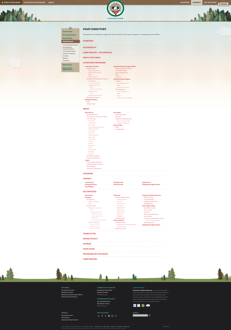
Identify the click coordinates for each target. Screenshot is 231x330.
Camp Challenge (149, 199)
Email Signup (89, 186)
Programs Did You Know (95, 254)
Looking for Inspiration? (96, 212)
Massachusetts (121, 207)
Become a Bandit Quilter (151, 214)
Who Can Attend (93, 76)
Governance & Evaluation (94, 168)
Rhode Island (120, 212)
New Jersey (120, 205)
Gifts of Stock (148, 210)
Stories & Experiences (94, 70)
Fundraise (88, 197)
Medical (65, 58)
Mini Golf (91, 151)
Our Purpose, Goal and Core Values (97, 116)
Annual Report (91, 166)
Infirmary (91, 133)
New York (119, 201)
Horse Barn (92, 121)
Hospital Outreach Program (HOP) (125, 66)
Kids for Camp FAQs (95, 228)
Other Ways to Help (148, 206)
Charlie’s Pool (92, 123)
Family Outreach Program (122, 79)
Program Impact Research (94, 162)
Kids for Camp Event (94, 222)
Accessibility (89, 47)
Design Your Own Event (95, 208)
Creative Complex (93, 135)
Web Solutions (166, 326)
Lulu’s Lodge (92, 125)
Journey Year (92, 81)
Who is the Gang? (12, 2)
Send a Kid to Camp (149, 208)
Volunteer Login (120, 218)
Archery (91, 143)
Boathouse (91, 145)
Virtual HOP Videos (121, 70)
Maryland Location (91, 99)
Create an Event (91, 205)
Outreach (91, 154)
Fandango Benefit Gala (151, 201)
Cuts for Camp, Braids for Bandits (99, 220)
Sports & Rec (92, 137)
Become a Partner (121, 222)
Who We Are (89, 112)
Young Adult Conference (95, 95)
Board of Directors (121, 114)
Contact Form (89, 182)
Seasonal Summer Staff (123, 121)
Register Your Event (95, 224)
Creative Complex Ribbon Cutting (154, 218)
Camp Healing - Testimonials (97, 52)
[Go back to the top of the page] (226, 325)
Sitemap (87, 244)
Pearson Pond (92, 149)
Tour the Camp (91, 118)
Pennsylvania (121, 203)
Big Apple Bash (148, 203)
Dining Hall (92, 139)
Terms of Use (89, 234)
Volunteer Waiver (122, 199)
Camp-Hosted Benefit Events (151, 195)
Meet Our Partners (121, 228)
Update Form (146, 182)
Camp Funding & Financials (95, 164)
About (51, 2)
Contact (197, 2)
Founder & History (92, 114)
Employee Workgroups (123, 123)
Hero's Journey (93, 91)
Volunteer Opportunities (123, 197)
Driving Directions (91, 184)
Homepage (88, 41)
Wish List (147, 212)
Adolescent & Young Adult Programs (97, 79)
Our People (117, 112)
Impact (87, 160)
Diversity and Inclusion (94, 158)
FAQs (90, 74)
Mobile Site (126, 326)
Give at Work (148, 216)
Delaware (119, 216)
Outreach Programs (69, 53)
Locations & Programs (34, 2)
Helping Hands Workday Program (126, 224)
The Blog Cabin (120, 129)
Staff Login (89, 249)
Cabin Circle (92, 131)
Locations (118, 77)
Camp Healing (90, 259)
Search (135, 313)
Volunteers (66, 60)
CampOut (118, 81)
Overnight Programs (69, 51)
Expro (90, 147)
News (117, 127)
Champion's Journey (94, 85)
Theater (91, 141)
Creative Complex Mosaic (153, 220)
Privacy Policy (90, 239)
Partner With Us (119, 220)
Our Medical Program (93, 156)
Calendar (184, 2)
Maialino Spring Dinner (97, 216)
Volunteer (117, 195)
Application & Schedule (95, 72)
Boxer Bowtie (94, 217)
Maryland (120, 214)
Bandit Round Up (149, 222)
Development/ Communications (68, 48)
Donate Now (89, 195)
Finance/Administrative (70, 45)
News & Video (118, 125)
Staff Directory (118, 182)
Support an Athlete (94, 201)
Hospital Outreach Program (124, 68)
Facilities (65, 56)
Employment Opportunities (123, 118)
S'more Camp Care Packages (124, 97)
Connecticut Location (92, 66)
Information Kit (121, 226)
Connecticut (120, 210)
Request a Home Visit (123, 87)
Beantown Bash (148, 197)
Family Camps (91, 68)
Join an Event (90, 199)
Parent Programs (120, 89)
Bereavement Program (93, 97)
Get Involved (210, 2)
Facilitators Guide (94, 226)
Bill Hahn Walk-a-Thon (96, 213)
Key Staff (118, 116)
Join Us (119, 95)
